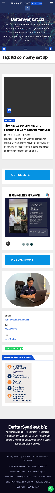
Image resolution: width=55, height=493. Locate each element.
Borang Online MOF (39, 466)
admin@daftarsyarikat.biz (17, 320)
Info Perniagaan (39, 472)
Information (9, 120)
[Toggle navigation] (26, 49)
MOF (29, 477)
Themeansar (27, 460)
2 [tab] (27, 244)
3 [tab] (31, 244)
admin (28, 135)
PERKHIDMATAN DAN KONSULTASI (19, 482)
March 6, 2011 (14, 135)
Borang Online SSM (17, 472)
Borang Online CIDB (22, 466)
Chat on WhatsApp (14, 348)
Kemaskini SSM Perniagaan (14, 477)
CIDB (29, 472)
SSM (35, 477)
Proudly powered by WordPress (19, 457)
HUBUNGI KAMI (33, 487)
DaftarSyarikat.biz (27, 19)
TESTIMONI (20, 487)
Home (10, 466)
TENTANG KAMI (44, 477)
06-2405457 (10, 339)
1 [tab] (23, 244)
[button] (46, 48)
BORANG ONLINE (43, 482)
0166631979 (11, 329)
